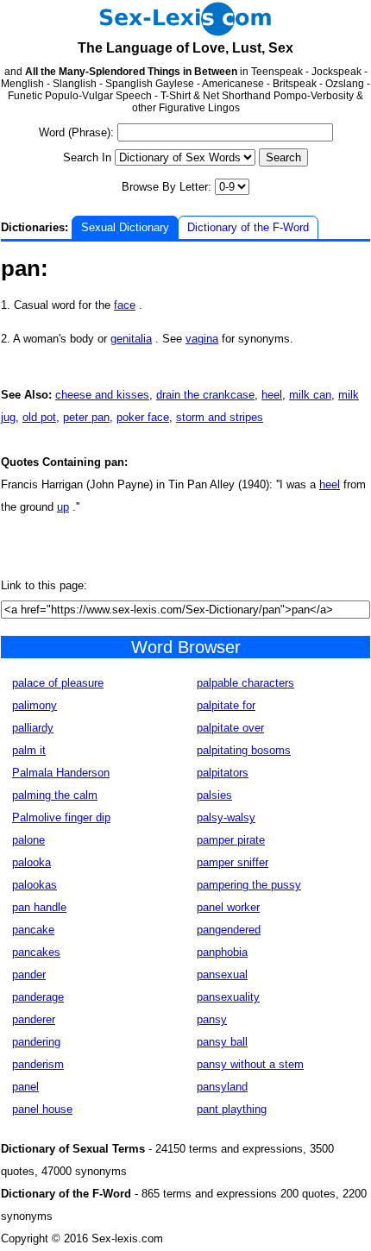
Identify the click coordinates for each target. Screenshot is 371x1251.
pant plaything (232, 1109)
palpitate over (230, 727)
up (63, 506)
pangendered (229, 929)
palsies (214, 795)
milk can (310, 394)
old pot (39, 417)
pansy (212, 1019)
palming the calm (54, 795)
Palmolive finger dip (61, 817)
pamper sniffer (232, 862)
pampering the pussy (249, 884)
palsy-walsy (226, 817)
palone (28, 839)
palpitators (222, 772)
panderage (38, 996)
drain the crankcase (205, 394)
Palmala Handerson (61, 772)
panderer (33, 1019)
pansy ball (222, 1041)
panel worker (228, 907)
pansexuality (228, 996)
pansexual (222, 974)
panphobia (222, 952)
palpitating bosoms (244, 750)
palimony (34, 705)
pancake (33, 929)
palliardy (32, 727)
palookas (34, 884)
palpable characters (245, 682)
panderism (38, 1064)
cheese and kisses (102, 394)
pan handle (39, 907)
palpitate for (226, 705)
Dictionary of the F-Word (248, 227)
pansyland (222, 1086)
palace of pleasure (58, 682)
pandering (36, 1041)
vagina (202, 338)
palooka (31, 862)
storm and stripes (219, 417)
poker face (142, 417)
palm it (29, 750)
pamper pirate (231, 839)
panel (25, 1086)
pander (29, 974)
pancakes (36, 952)
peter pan (86, 417)
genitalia (131, 338)
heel (271, 394)
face (124, 305)
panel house (42, 1109)
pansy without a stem (250, 1064)
